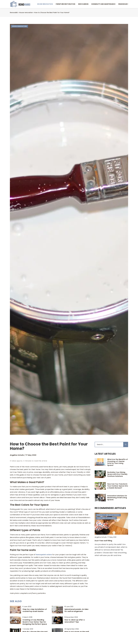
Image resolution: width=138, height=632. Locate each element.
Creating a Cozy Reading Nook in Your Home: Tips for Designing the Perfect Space (35, 622)
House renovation (45, 4)
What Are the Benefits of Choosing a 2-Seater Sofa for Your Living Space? (117, 462)
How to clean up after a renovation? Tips (74, 621)
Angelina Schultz (17, 455)
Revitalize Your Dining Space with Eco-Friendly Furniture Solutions (117, 474)
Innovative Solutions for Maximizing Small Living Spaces (117, 498)
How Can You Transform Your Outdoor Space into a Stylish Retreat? (117, 486)
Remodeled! (123, 4)
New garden (83, 4)
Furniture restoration (65, 4)
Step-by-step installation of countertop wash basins (35, 610)
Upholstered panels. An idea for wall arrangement (76, 610)
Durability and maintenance (103, 4)
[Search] (125, 444)
